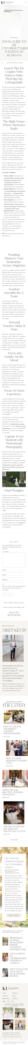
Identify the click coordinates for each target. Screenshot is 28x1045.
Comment (5, 551)
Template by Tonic (21, 1042)
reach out (22, 522)
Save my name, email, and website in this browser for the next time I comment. (13, 588)
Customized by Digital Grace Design (9, 1043)
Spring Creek (21, 206)
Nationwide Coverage (17, 424)
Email (4, 574)
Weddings (14, 37)
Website (4, 579)
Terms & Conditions (13, 1042)
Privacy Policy (5, 1042)
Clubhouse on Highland (12, 182)
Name (4, 569)
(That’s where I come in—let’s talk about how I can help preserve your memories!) (13, 467)
